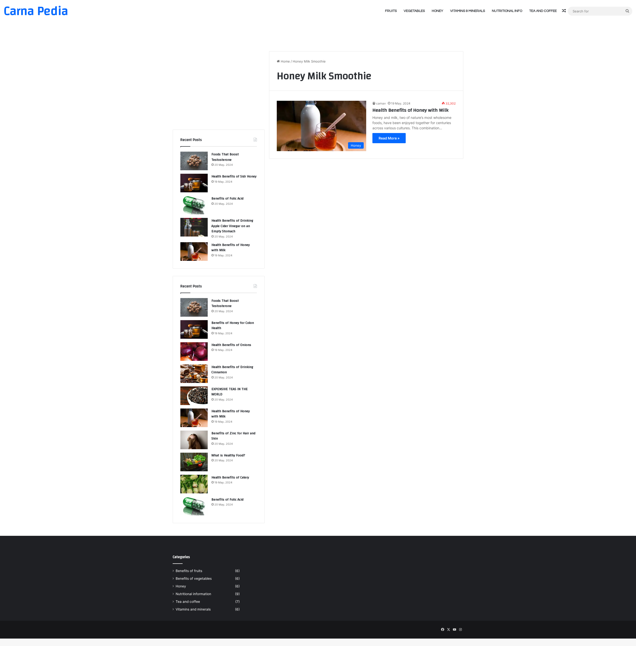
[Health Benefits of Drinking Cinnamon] (194, 373)
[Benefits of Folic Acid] (194, 205)
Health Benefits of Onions (231, 345)
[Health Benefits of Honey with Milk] (194, 251)
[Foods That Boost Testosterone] (194, 161)
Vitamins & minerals (467, 11)
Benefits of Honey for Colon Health (232, 326)
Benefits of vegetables (194, 578)
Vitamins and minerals (193, 609)
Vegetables (414, 11)
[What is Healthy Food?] (194, 462)
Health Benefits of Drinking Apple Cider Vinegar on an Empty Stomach (232, 226)
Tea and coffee (543, 11)
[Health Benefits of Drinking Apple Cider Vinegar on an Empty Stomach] (194, 227)
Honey (437, 11)
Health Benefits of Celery (230, 477)
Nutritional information (193, 594)
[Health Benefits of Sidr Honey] (194, 183)
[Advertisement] (318, 31)
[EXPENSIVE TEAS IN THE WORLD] (194, 395)
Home (285, 61)
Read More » (389, 138)
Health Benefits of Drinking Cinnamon (232, 370)
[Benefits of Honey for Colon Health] (194, 329)
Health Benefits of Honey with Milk (410, 110)
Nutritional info (507, 11)
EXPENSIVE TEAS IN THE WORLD (229, 392)
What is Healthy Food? (228, 455)
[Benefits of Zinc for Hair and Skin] (194, 440)
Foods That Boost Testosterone (225, 157)
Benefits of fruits (189, 571)
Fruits (391, 11)
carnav (381, 103)
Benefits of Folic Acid (227, 198)
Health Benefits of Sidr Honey (233, 176)
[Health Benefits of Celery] (194, 484)
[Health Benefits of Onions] (194, 351)
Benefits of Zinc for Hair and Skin (233, 436)
